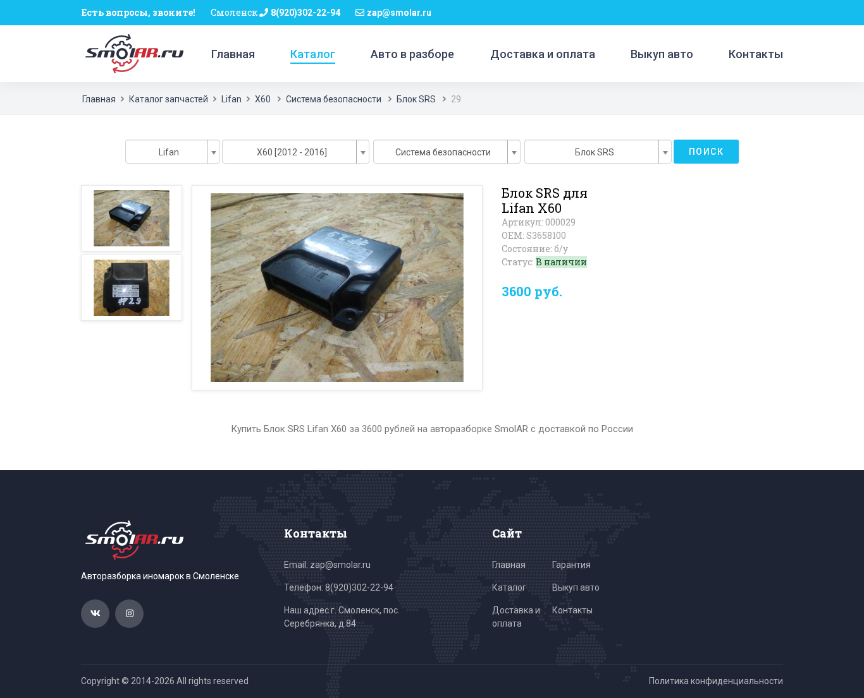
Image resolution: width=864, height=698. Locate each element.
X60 (264, 99)
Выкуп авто (662, 54)
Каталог (312, 54)
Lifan (231, 99)
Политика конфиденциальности (716, 681)
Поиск (706, 152)
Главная (233, 54)
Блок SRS (416, 99)
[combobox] (172, 152)
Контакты (756, 54)
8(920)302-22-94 (305, 13)
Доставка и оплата (542, 54)
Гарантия (571, 565)
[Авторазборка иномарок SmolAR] (132, 53)
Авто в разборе (412, 54)
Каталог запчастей (168, 99)
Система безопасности (333, 99)
